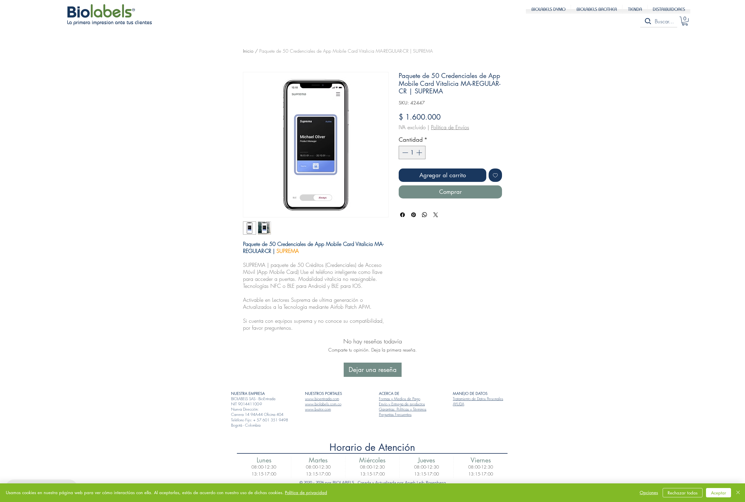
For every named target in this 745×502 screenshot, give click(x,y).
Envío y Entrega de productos (402, 404)
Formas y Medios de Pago (399, 398)
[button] (685, 21)
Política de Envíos (450, 127)
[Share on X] (435, 214)
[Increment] (420, 152)
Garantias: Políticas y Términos (402, 409)
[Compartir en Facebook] (402, 214)
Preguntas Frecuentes (395, 414)
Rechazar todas (683, 493)
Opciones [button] (649, 492)
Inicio (248, 51)
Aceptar (718, 493)
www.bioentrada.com (322, 398)
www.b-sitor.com (318, 409)
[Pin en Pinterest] (413, 214)
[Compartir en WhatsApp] (424, 214)
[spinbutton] (412, 152)
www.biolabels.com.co (323, 404)
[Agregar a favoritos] (495, 175)
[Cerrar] (738, 492)
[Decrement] (404, 152)
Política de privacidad (306, 492)
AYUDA (458, 404)
